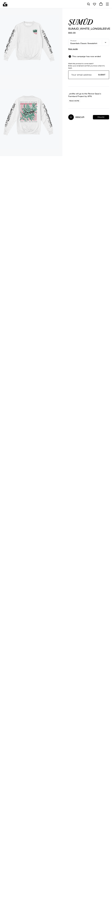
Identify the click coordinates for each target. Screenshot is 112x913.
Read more (74, 101)
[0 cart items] (101, 4)
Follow (101, 117)
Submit (101, 74)
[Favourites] (94, 4)
